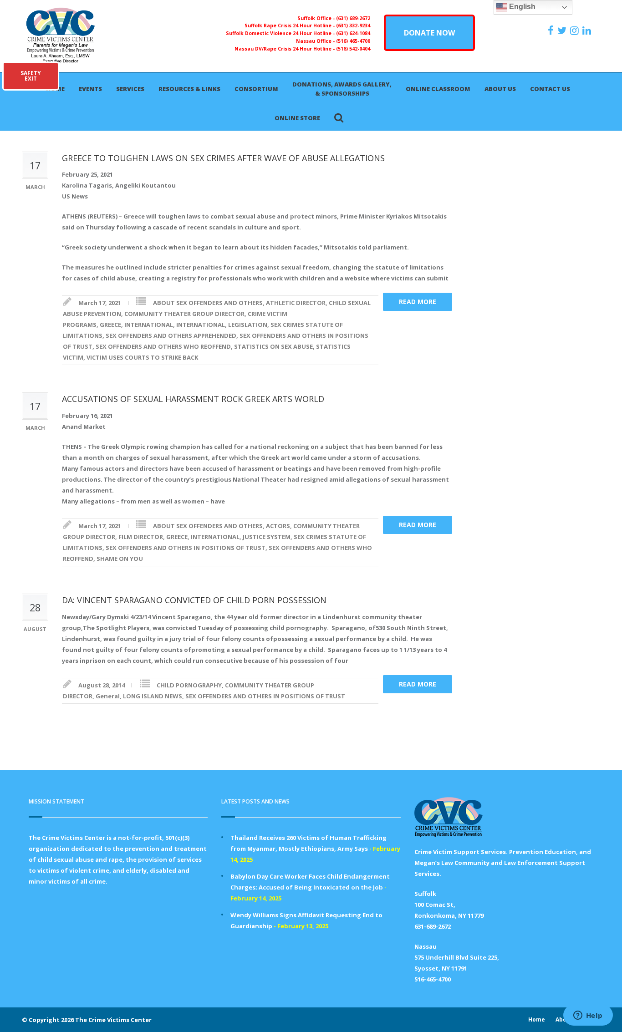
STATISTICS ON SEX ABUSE (273, 346)
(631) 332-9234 (353, 25)
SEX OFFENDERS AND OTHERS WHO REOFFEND (163, 346)
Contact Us (550, 89)
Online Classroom (438, 89)
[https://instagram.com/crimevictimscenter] (575, 30)
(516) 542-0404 (353, 49)
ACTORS (278, 526)
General (108, 696)
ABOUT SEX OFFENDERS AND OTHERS (208, 303)
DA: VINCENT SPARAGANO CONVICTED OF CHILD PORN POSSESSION (194, 600)
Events (90, 89)
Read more (417, 301)
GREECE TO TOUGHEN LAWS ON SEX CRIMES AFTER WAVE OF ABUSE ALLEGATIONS (223, 158)
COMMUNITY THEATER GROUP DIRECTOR (184, 314)
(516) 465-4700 (353, 41)
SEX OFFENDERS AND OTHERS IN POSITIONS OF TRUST (185, 548)
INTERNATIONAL (148, 324)
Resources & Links (189, 89)
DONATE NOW (429, 33)
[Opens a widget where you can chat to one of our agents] (588, 1016)
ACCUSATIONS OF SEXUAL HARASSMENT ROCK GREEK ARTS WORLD (193, 398)
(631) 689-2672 (353, 18)
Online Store (297, 118)
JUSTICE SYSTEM (267, 537)
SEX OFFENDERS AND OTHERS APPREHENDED (171, 335)
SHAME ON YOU (120, 558)
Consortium (256, 89)
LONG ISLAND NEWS (152, 696)
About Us (500, 89)
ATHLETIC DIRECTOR (296, 303)
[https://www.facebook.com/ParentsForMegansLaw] (552, 30)
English (521, 6)
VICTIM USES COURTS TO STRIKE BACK (142, 357)
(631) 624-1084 (353, 33)
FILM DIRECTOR (140, 537)
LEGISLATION (247, 324)
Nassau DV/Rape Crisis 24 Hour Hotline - (285, 49)
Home (536, 1019)
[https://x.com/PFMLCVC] (563, 30)
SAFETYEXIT (30, 75)
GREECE (110, 324)
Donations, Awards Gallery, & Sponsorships (342, 88)
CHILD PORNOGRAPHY (189, 685)
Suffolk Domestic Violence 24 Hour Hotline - (281, 33)
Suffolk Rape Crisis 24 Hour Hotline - (290, 25)
